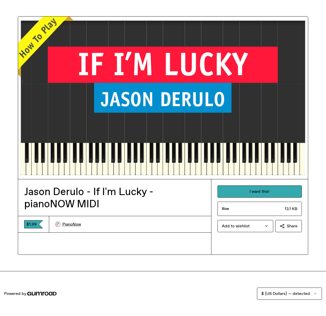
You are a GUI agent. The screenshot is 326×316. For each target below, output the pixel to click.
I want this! (259, 191)
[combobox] (245, 226)
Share (292, 226)
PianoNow (71, 224)
